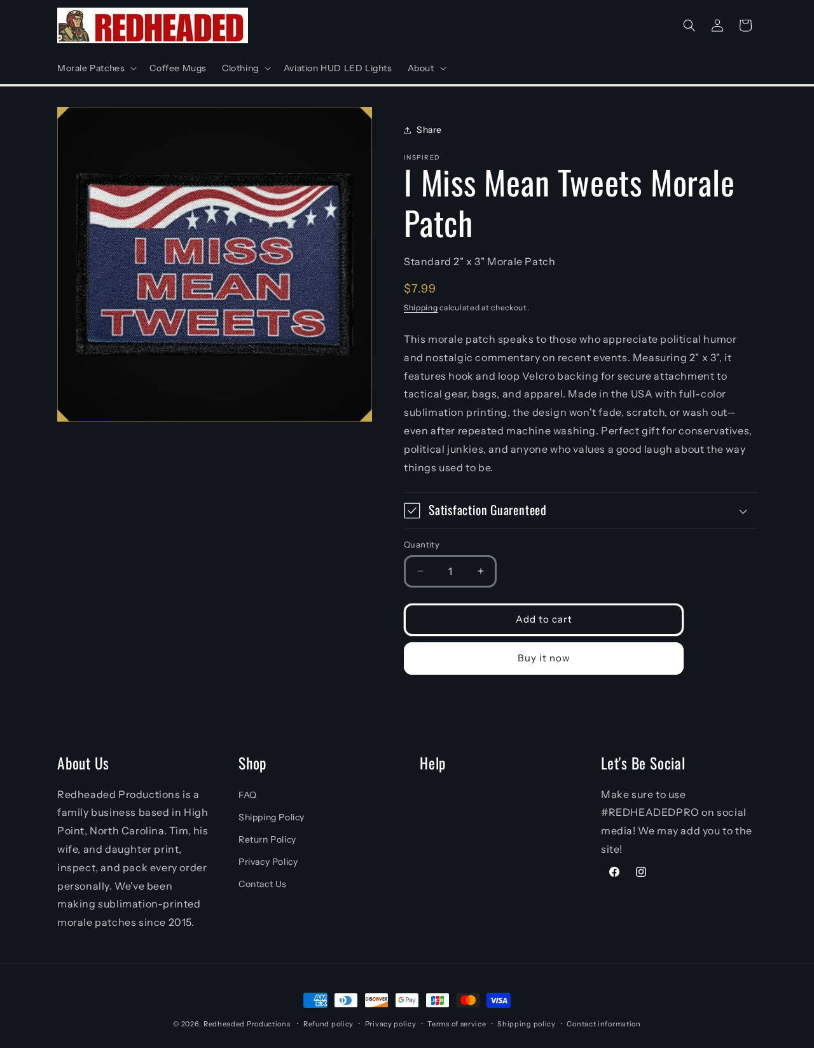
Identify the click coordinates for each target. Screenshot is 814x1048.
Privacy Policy (268, 861)
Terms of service (456, 1023)
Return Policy (267, 839)
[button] (96, 68)
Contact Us (262, 884)
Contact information (603, 1023)
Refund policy (328, 1023)
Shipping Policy (271, 817)
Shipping (421, 307)
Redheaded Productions (247, 1023)
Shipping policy (526, 1023)
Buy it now (544, 658)
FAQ (247, 795)
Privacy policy (391, 1023)
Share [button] (429, 129)
